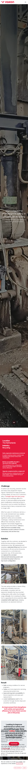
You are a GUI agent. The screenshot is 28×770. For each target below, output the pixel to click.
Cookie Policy (19, 763)
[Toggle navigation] (25, 2)
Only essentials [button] (17, 767)
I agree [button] (24, 767)
